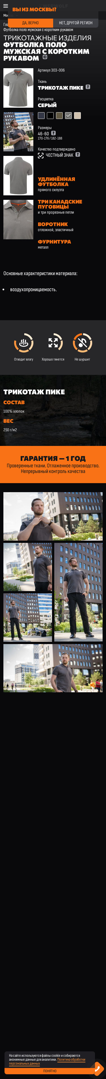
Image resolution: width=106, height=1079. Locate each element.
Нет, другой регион (75, 23)
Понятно (50, 1071)
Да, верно (30, 23)
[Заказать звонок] (97, 1069)
